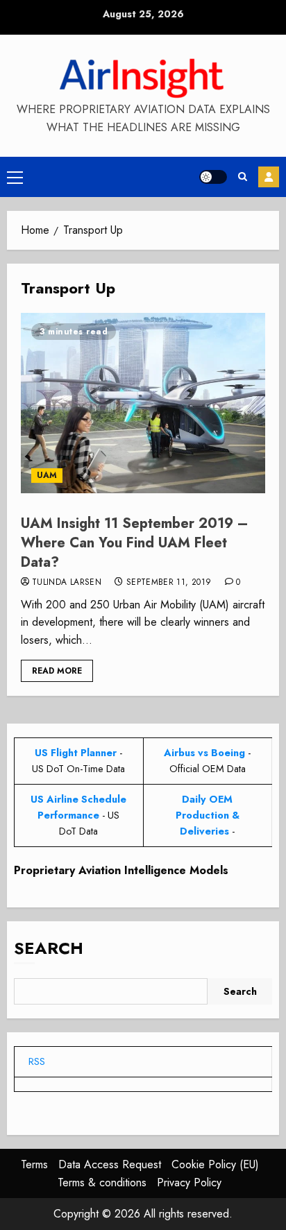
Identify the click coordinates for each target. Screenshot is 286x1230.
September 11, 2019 (168, 582)
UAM (47, 475)
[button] (15, 177)
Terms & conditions (102, 1182)
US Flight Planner (76, 753)
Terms (34, 1164)
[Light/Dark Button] (213, 177)
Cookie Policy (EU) (215, 1164)
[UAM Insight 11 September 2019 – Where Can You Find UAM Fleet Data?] (143, 403)
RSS (36, 1061)
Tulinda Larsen (66, 582)
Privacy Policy (189, 1182)
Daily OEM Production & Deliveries (207, 815)
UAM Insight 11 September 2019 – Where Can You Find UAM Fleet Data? (135, 542)
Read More (57, 671)
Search (48, 948)
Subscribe (268, 176)
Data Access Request (109, 1164)
